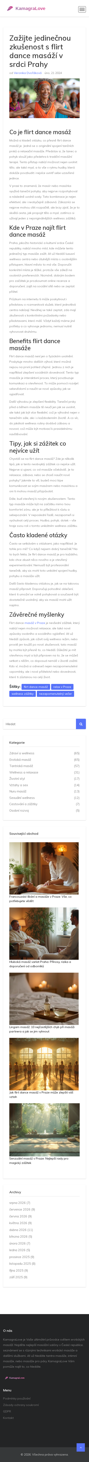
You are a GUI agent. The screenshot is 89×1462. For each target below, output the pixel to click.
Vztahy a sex (44, 785)
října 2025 (18, 1270)
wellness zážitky (23, 694)
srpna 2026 (19, 1203)
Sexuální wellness (44, 798)
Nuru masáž (44, 791)
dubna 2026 (21, 1230)
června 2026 (20, 1216)
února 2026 (19, 1243)
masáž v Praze (35, 623)
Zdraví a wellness (44, 753)
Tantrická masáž (44, 766)
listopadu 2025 (22, 1264)
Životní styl (44, 779)
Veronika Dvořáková (28, 73)
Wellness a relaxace (44, 772)
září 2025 (18, 1277)
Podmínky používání (16, 1398)
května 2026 (20, 1223)
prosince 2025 (21, 1257)
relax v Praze (62, 687)
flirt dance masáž (36, 687)
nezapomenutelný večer (55, 694)
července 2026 (22, 1209)
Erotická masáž (44, 760)
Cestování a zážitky (44, 804)
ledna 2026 (19, 1250)
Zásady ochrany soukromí (21, 1405)
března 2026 (20, 1236)
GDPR (7, 1411)
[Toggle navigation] (82, 9)
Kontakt (8, 1418)
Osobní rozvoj (44, 810)
